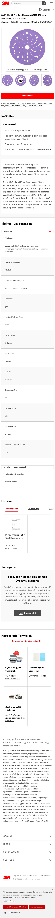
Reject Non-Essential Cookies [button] (15, 907)
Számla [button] (46, 10)
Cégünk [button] (8, 836)
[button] (12, 912)
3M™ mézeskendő (37, 676)
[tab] (11, 509)
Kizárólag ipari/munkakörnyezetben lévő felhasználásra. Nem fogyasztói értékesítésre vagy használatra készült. (27, 105)
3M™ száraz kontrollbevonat (12, 677)
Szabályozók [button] (11, 852)
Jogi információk (19, 876)
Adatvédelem (32, 876)
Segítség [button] (8, 860)
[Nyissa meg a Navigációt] (51, 3)
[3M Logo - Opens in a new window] (5, 3)
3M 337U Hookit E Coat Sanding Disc (15, 536)
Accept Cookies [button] (37, 907)
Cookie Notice (10, 901)
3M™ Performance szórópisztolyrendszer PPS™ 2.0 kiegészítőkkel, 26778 (15, 718)
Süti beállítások (44, 876)
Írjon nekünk (30, 613)
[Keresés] (44, 3)
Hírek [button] (6, 844)
